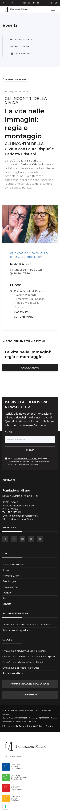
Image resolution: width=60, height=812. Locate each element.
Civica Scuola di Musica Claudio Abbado (23, 662)
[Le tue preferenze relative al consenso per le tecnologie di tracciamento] (6, 806)
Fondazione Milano (12, 564)
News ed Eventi (11, 575)
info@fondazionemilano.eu (23, 515)
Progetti (7, 592)
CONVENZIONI (30, 694)
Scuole (6, 570)
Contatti (6, 603)
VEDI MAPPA (21, 311)
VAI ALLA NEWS (30, 367)
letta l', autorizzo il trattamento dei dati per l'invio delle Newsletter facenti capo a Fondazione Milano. (28, 461)
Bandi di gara (9, 581)
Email (8, 432)
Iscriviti (30, 450)
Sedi (4, 598)
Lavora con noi (10, 587)
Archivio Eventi (21, 46)
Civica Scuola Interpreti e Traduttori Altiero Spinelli (28, 656)
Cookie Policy (35, 726)
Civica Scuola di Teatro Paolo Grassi (21, 667)
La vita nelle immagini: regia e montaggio (28, 354)
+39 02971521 (13, 512)
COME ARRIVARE (23, 316)
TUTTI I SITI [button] (6, 3)
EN (56, 3)
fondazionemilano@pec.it (21, 519)
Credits (48, 726)
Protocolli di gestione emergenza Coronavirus (27, 624)
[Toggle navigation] (53, 9)
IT (51, 3)
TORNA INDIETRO (15, 79)
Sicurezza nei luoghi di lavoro (17, 630)
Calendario (22, 53)
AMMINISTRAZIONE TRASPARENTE (30, 683)
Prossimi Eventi (21, 39)
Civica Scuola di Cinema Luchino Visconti (24, 651)
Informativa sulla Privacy (25, 458)
